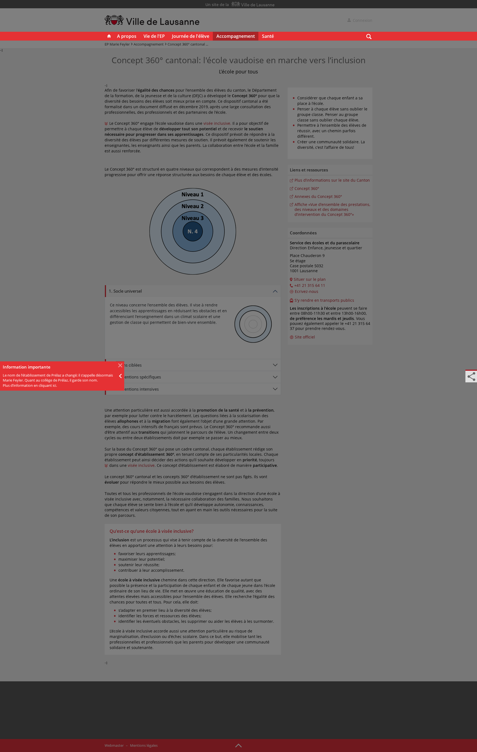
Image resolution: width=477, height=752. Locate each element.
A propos (126, 36)
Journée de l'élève (190, 36)
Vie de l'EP (154, 36)
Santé (268, 36)
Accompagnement (235, 36)
